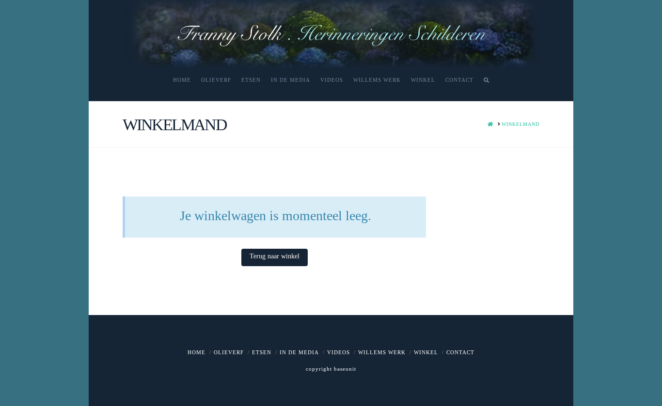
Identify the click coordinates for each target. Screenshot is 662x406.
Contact (460, 352)
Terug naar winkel (274, 256)
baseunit (345, 369)
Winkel (426, 352)
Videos (338, 352)
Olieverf (229, 352)
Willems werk (382, 352)
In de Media (299, 352)
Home (196, 352)
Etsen (261, 352)
